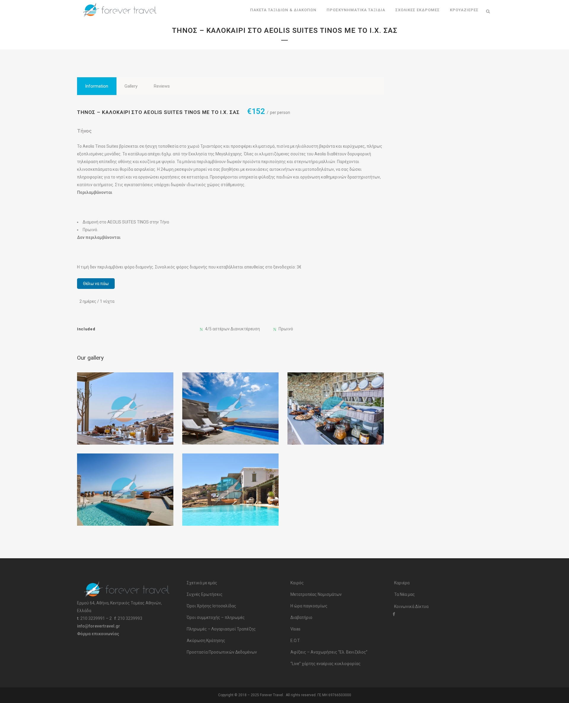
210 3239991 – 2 (96, 618)
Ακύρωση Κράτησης (206, 640)
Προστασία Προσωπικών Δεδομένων (222, 652)
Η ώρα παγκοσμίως (308, 606)
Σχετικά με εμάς (202, 582)
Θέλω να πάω (96, 283)
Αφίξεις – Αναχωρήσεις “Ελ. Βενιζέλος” (328, 652)
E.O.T (295, 640)
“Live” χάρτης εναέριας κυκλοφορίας (325, 663)
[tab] (96, 86)
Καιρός (297, 582)
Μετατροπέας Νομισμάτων (316, 594)
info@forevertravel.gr (98, 626)
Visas (295, 629)
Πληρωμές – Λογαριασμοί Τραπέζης (221, 629)
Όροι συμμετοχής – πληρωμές (216, 617)
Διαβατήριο (301, 617)
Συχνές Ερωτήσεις (205, 594)
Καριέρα (402, 582)
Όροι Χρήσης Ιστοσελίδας (211, 606)
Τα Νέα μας (404, 594)
